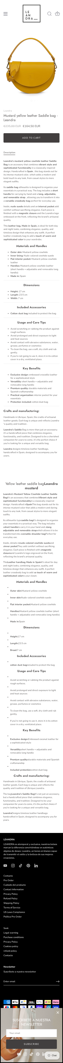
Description (9, 152)
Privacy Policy (11, 894)
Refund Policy (11, 898)
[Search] (49, 14)
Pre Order (9, 880)
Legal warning (11, 932)
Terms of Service (12, 907)
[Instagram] (25, 1053)
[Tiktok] (31, 1053)
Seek (6, 928)
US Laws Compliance (14, 912)
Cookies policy (11, 946)
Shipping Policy (11, 903)
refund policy (10, 951)
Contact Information (14, 889)
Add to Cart (31, 137)
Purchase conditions (14, 937)
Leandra (8, 110)
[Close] (58, 1012)
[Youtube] (19, 1053)
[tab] (11, 152)
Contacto (8, 875)
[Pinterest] (38, 1053)
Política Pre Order (13, 916)
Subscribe (31, 1044)
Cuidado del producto (15, 885)
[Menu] (5, 14)
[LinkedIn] (44, 1053)
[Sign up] (57, 981)
